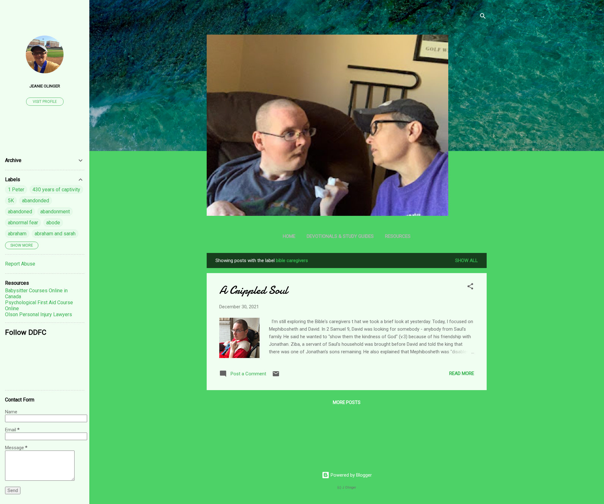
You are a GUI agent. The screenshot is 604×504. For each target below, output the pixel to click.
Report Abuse (20, 264)
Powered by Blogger (350, 475)
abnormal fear (23, 223)
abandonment (55, 212)
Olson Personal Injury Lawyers (38, 314)
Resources (398, 236)
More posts (347, 402)
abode (53, 223)
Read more (461, 373)
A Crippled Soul (253, 290)
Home (289, 236)
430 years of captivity (56, 190)
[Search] (483, 17)
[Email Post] (276, 376)
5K (11, 201)
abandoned (20, 212)
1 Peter (16, 190)
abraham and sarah (55, 234)
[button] (470, 287)
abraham (17, 234)
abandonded (35, 201)
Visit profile (45, 101)
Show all (466, 260)
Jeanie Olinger (44, 85)
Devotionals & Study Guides (340, 236)
